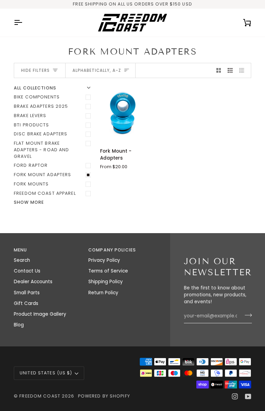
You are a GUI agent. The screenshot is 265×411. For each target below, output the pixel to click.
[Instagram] (235, 396)
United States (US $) (46, 373)
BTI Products (31, 125)
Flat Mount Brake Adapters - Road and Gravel (41, 149)
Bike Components (37, 97)
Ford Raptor (31, 165)
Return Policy (103, 292)
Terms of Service (108, 271)
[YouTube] (248, 396)
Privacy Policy (104, 260)
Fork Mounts (31, 184)
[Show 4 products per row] (243, 70)
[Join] (246, 315)
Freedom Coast (39, 396)
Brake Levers (30, 115)
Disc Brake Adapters (40, 134)
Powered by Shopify (104, 396)
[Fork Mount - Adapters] (123, 114)
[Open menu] (24, 23)
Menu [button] (20, 250)
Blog (19, 325)
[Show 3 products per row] (230, 70)
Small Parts (27, 292)
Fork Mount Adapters (42, 175)
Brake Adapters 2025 (41, 106)
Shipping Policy (105, 281)
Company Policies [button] (112, 250)
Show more (29, 202)
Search (22, 260)
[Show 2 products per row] (219, 70)
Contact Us (27, 271)
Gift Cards (26, 303)
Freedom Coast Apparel (45, 193)
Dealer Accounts (33, 281)
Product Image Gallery (40, 314)
